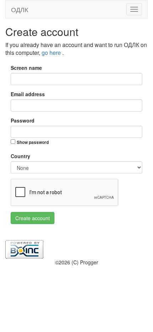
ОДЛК (19, 9)
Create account (32, 218)
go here (52, 52)
